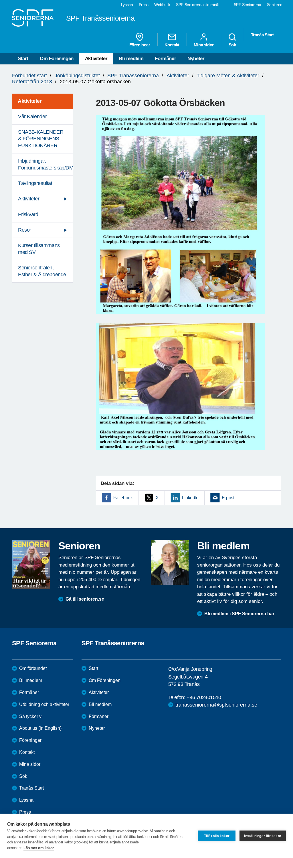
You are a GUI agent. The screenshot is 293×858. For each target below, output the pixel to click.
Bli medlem (131, 58)
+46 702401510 (204, 697)
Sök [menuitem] (232, 44)
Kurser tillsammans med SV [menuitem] (39, 248)
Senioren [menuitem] (274, 4)
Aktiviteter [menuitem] (30, 101)
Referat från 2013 (32, 81)
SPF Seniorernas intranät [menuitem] (197, 4)
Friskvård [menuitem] (28, 214)
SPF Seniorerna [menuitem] (247, 4)
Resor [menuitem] (24, 230)
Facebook (123, 497)
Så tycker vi (31, 716)
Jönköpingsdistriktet (77, 75)
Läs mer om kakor (38, 848)
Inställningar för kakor (262, 836)
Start (23, 58)
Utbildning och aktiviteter (44, 704)
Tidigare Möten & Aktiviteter (228, 75)
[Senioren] (31, 564)
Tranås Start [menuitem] (262, 35)
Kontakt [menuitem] (172, 44)
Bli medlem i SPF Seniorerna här (239, 613)
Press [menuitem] (144, 4)
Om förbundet (33, 668)
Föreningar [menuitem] (139, 44)
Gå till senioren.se (85, 599)
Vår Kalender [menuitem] (32, 116)
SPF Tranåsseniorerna (133, 75)
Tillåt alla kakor (216, 836)
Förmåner (165, 58)
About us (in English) (40, 728)
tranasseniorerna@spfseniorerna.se (216, 705)
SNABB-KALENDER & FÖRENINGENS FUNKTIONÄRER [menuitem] (40, 138)
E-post (228, 497)
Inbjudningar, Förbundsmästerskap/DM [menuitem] (45, 164)
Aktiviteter (96, 58)
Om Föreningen (57, 58)
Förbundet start (29, 75)
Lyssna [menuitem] (127, 4)
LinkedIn (190, 497)
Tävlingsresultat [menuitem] (35, 183)
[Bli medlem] (170, 562)
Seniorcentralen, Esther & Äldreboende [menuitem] (42, 271)
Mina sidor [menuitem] (204, 44)
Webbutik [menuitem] (162, 4)
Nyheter (195, 58)
